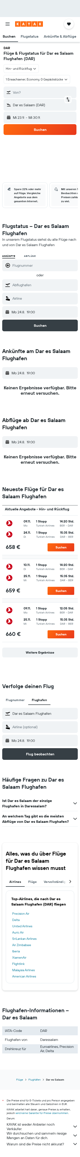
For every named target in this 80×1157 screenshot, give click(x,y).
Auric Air (18, 932)
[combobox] (44, 285)
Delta (16, 920)
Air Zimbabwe (21, 945)
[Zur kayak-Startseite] (29, 24)
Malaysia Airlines (23, 970)
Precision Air (20, 914)
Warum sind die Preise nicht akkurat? (35, 1144)
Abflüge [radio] (30, 256)
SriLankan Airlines (24, 939)
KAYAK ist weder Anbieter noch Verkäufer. (31, 1126)
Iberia (16, 951)
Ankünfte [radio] (8, 256)
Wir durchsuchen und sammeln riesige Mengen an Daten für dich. (37, 1135)
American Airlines (24, 976)
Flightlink (18, 964)
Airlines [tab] (15, 882)
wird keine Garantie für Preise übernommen (42, 1113)
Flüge (19, 1079)
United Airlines (22, 926)
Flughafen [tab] (39, 700)
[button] (7, 24)
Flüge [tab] (32, 882)
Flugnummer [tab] (15, 700)
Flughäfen (34, 1079)
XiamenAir (19, 958)
